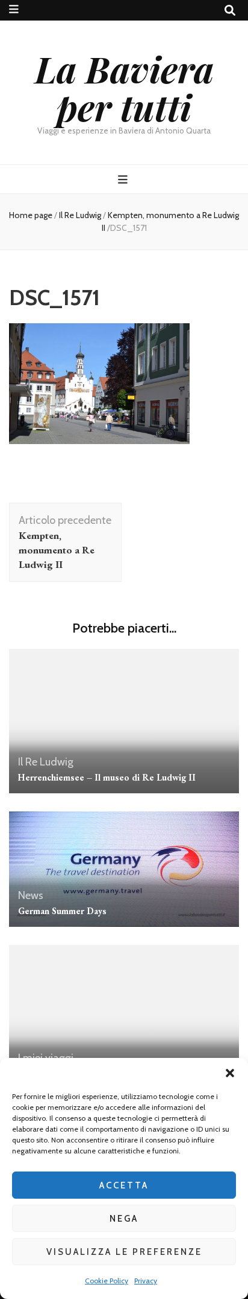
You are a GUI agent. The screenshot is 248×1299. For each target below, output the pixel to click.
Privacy (145, 1280)
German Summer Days (62, 911)
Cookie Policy (106, 1280)
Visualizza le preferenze (124, 1251)
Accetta (124, 1185)
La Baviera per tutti (124, 87)
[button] (230, 1073)
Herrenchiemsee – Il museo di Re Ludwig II (107, 777)
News (30, 895)
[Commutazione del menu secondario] (14, 9)
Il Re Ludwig (80, 215)
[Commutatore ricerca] (230, 10)
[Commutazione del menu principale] (124, 179)
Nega (124, 1218)
